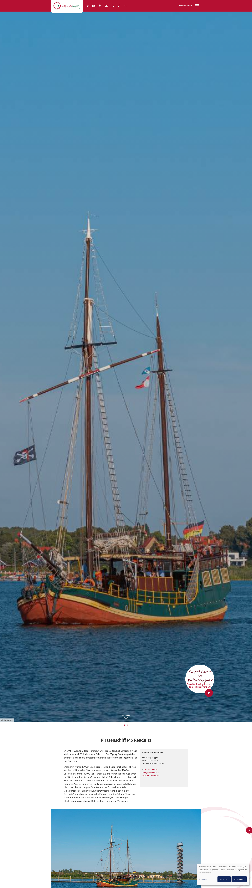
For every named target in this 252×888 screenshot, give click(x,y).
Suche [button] (125, 5)
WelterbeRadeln (88, 5)
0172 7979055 (152, 769)
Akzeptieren (239, 879)
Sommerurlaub (113, 5)
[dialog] (223, 874)
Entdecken (126, 715)
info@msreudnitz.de (150, 772)
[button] (124, 725)
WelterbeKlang (119, 5)
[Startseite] (67, 6)
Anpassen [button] (203, 879)
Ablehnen (224, 879)
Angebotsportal (107, 5)
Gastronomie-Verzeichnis (100, 5)
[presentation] (5, 369)
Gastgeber (94, 5)
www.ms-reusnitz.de (150, 775)
